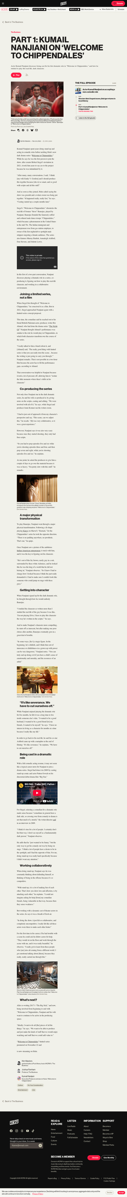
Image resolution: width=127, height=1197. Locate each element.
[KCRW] (14, 1124)
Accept (121, 1193)
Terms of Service (79, 1178)
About (86, 1126)
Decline (109, 1193)
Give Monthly (109, 1158)
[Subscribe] (40, 1145)
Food (53, 1137)
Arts (33, 1090)
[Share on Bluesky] (32, 130)
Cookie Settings (109, 1181)
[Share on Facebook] (23, 130)
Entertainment (23, 1090)
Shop (105, 1141)
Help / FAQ (88, 1134)
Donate (120, 3)
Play (17, 75)
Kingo (25, 530)
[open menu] (3, 3)
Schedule (121, 9)
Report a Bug (52, 1178)
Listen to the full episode (87, 118)
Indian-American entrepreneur (28, 550)
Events (53, 1144)
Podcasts (71, 1134)
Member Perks (108, 1145)
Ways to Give (108, 1137)
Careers (87, 1130)
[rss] (26, 75)
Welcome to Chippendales (42, 155)
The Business (16, 32)
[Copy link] (18, 130)
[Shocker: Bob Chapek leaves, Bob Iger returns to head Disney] (76, 97)
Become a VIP (108, 1134)
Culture (20, 1085)
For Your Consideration (35, 1085)
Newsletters (88, 1137)
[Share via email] (36, 130)
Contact (87, 1141)
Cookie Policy (93, 1178)
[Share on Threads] (27, 130)
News (53, 1129)
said (54, 819)
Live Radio (71, 1126)
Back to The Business (14, 22)
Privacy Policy (64, 1178)
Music (69, 1130)
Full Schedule (72, 1137)
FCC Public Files (108, 1178)
